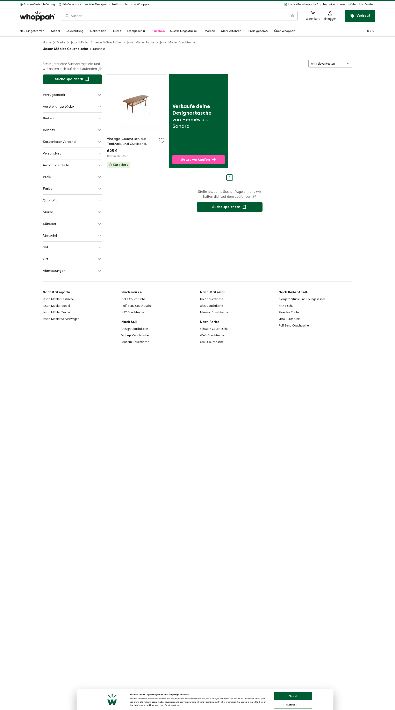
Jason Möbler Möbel (107, 42)
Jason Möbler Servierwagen (61, 319)
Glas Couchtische (211, 306)
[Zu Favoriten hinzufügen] (162, 140)
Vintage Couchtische (135, 335)
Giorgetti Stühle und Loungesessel (302, 299)
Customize (291, 705)
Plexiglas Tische (289, 312)
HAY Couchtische (132, 312)
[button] (264, 4)
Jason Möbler (80, 42)
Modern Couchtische (135, 342)
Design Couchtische (134, 329)
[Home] (37, 16)
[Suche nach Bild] (292, 16)
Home (47, 42)
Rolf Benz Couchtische (136, 306)
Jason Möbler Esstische (58, 299)
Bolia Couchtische (133, 299)
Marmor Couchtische (214, 312)
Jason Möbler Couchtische (177, 42)
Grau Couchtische (212, 342)
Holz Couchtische (211, 299)
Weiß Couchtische (212, 335)
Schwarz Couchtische (214, 329)
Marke (61, 42)
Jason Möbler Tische (140, 42)
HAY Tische (286, 306)
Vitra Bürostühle (289, 319)
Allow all (293, 696)
